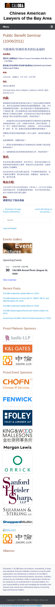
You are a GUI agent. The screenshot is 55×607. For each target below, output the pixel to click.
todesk (34, 606)
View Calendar (9, 279)
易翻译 (39, 606)
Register (13, 228)
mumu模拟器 (12, 606)
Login (5, 228)
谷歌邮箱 (20, 606)
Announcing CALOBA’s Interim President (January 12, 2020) (27, 318)
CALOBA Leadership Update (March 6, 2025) (21, 293)
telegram (27, 606)
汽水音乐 (3, 606)
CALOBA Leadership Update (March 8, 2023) (21, 306)
